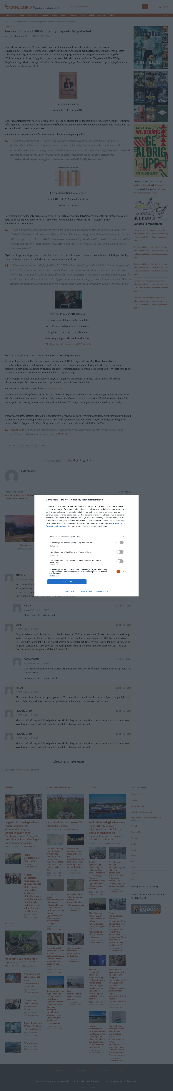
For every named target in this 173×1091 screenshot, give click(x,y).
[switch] (120, 542)
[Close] (133, 500)
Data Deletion (71, 591)
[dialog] (86, 545)
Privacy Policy (102, 591)
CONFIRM (67, 582)
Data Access (86, 591)
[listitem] (86, 536)
